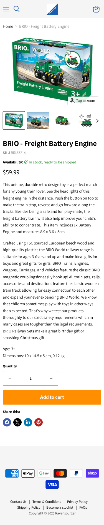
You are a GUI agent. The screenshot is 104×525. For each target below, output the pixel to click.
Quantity (10, 366)
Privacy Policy (77, 501)
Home (8, 26)
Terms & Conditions (46, 501)
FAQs (83, 507)
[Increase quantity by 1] (51, 378)
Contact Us (18, 501)
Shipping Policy (28, 507)
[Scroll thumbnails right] (96, 120)
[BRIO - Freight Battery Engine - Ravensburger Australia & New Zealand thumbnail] (14, 120)
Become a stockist (59, 507)
